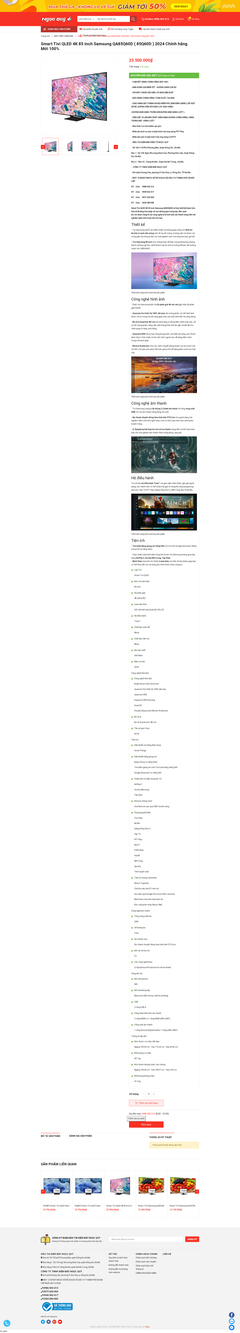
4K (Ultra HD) (140, 598)
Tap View (138, 795)
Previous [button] (43, 147)
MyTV (137, 845)
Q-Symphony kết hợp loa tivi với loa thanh (152, 967)
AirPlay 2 (138, 784)
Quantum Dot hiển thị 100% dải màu (150, 689)
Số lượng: (134, 1094)
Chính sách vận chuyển (146, 1262)
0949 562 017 (50, 1295)
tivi (135, 215)
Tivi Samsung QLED (141, 230)
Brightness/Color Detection (146, 684)
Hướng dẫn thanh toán (119, 1265)
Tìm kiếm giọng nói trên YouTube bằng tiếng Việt (156, 767)
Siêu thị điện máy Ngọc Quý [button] (57, 1254)
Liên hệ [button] (167, 1254)
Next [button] (116, 147)
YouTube (138, 818)
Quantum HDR (138, 334)
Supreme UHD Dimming (144, 700)
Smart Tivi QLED (141, 575)
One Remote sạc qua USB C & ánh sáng (151, 806)
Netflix (137, 823)
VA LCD (161, 610)
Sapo (147, 1327)
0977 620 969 (50, 1291)
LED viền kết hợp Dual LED (145, 610)
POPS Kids (139, 850)
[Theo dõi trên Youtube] (60, 1322)
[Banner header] (120, 6)
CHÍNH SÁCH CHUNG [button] (147, 1254)
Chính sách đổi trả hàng (146, 1258)
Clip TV (137, 834)
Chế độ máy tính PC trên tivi (146, 888)
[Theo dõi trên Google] (54, 1322)
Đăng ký (192, 1239)
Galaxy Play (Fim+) (142, 829)
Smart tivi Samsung (173, 554)
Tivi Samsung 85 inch (142, 242)
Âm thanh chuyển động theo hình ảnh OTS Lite (153, 417)
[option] (79, 96)
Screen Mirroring (141, 790)
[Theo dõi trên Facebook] (49, 1322)
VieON (137, 855)
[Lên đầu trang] (224, 1327)
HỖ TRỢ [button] (113, 1254)
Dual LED (138, 705)
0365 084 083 (50, 1298)
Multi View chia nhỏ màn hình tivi (148, 899)
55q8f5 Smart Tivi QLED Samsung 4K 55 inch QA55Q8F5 (99, 1206)
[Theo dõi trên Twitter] (43, 1322)
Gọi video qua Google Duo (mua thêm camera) (154, 894)
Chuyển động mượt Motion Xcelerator (151, 711)
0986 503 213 (161, 19)
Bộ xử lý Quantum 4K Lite (143, 322)
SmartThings (140, 750)
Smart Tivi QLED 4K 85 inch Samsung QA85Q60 (151, 208)
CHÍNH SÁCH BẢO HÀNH (146, 1273)
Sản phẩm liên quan (59, 1164)
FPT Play (150, 490)
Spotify (137, 866)
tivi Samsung (143, 304)
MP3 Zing (138, 861)
